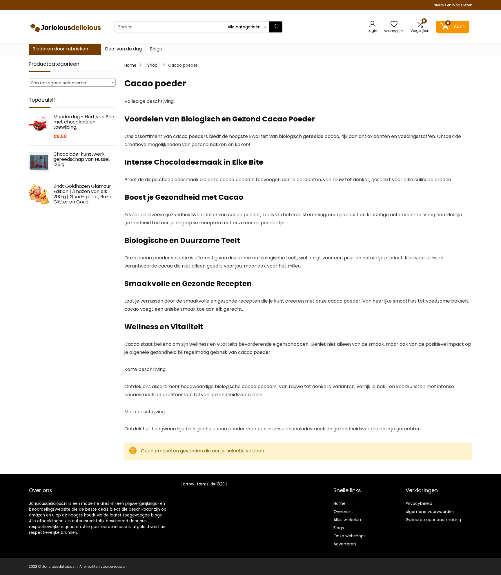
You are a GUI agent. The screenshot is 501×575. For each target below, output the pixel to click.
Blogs (156, 49)
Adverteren (344, 544)
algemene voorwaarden (430, 511)
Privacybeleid (419, 503)
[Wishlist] (394, 24)
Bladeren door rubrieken (60, 49)
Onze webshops (349, 536)
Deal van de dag (123, 49)
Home (130, 65)
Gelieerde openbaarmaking (433, 520)
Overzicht (343, 511)
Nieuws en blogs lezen (453, 5)
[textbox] (72, 83)
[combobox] (72, 83)
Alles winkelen (347, 520)
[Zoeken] (275, 26)
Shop (152, 65)
